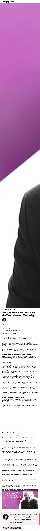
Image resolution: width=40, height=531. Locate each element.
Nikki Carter (12, 514)
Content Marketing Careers (8, 309)
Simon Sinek (33, 432)
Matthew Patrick (15, 405)
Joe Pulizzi (19, 338)
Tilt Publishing (31, 340)
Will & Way (28, 517)
